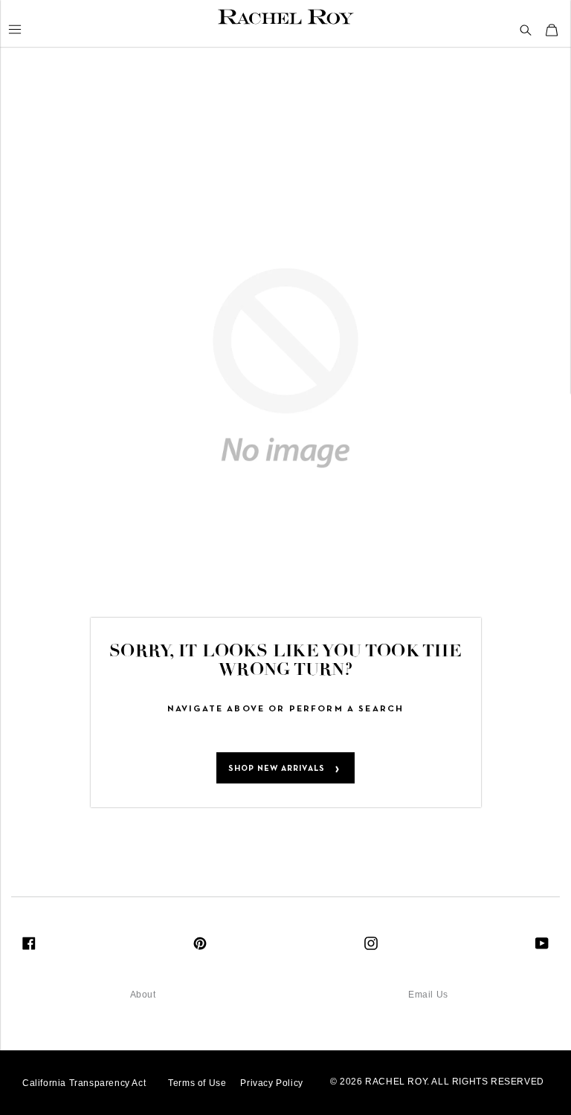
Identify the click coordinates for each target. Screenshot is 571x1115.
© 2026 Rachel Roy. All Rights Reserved (437, 1081)
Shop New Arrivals (276, 768)
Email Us (428, 994)
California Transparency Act (84, 1083)
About (143, 994)
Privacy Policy (271, 1083)
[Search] (526, 30)
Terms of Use (197, 1083)
